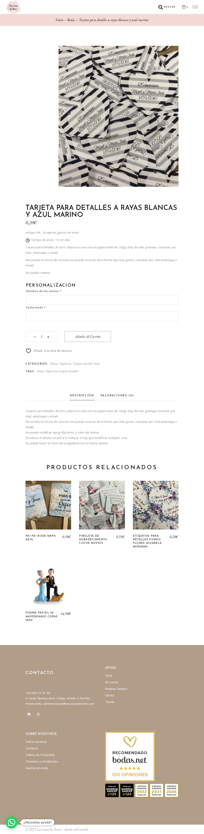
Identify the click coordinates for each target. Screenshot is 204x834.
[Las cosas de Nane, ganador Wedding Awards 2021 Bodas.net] (157, 790)
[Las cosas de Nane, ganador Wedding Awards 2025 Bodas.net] (112, 790)
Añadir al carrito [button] (48, 585)
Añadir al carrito (87, 336)
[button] (12, 822)
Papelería (65, 363)
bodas (40, 371)
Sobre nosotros (36, 742)
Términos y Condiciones (42, 761)
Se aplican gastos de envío (61, 232)
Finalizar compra (116, 689)
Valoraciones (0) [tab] (117, 395)
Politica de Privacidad (40, 755)
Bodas (54, 363)
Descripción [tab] (82, 395)
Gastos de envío (37, 768)
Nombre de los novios (43, 291)
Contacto (32, 748)
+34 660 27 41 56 (38, 693)
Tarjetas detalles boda (86, 363)
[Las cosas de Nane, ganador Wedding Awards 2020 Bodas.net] (171, 790)
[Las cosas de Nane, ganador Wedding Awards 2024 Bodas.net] (127, 790)
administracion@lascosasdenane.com (68, 704)
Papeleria (51, 371)
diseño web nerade (76, 829)
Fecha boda (35, 307)
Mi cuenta (111, 682)
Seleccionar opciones (48, 508)
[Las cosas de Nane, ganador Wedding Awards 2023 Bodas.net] (142, 790)
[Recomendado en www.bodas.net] (130, 756)
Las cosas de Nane (49, 829)
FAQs (108, 675)
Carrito (109, 695)
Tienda (109, 702)
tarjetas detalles (68, 371)
